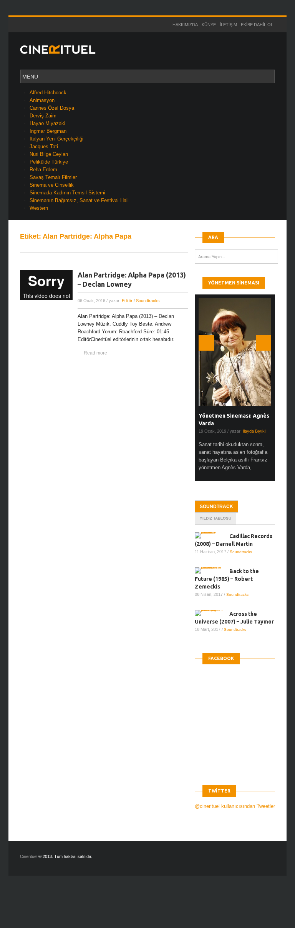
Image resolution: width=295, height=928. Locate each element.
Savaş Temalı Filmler (53, 177)
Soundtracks (148, 300)
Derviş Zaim (43, 116)
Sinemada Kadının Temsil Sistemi (67, 193)
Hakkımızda (185, 24)
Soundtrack (216, 506)
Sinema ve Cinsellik (52, 185)
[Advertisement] (140, 908)
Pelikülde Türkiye (49, 162)
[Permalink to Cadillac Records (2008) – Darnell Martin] (212, 535)
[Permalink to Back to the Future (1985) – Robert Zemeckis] (212, 570)
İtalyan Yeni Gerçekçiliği (56, 139)
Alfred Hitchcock (48, 92)
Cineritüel (28, 856)
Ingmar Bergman (48, 131)
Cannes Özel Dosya (52, 108)
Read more (95, 353)
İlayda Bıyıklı (255, 431)
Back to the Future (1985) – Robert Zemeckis (227, 579)
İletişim (228, 24)
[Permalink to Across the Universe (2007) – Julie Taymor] (212, 613)
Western (39, 208)
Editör (127, 300)
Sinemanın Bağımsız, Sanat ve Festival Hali (79, 200)
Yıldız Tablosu (215, 518)
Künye (209, 24)
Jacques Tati (44, 146)
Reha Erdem (43, 169)
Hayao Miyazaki (47, 123)
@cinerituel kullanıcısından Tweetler (235, 806)
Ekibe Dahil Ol (257, 24)
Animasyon (42, 100)
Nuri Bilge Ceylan (49, 154)
